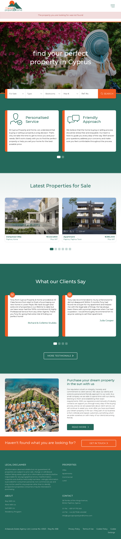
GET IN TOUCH (98, 443)
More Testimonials (60, 355)
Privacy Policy (74, 529)
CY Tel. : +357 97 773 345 (72, 508)
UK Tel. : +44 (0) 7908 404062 (74, 512)
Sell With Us (10, 508)
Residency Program (13, 512)
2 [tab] (63, 157)
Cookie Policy (102, 529)
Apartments (67, 473)
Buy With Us (10, 501)
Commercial (67, 477)
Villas (64, 470)
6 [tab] (70, 249)
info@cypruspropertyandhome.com (77, 516)
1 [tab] (58, 157)
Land (64, 481)
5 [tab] (66, 249)
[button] (16, 93)
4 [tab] (63, 249)
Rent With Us (10, 505)
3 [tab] (59, 249)
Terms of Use (88, 529)
